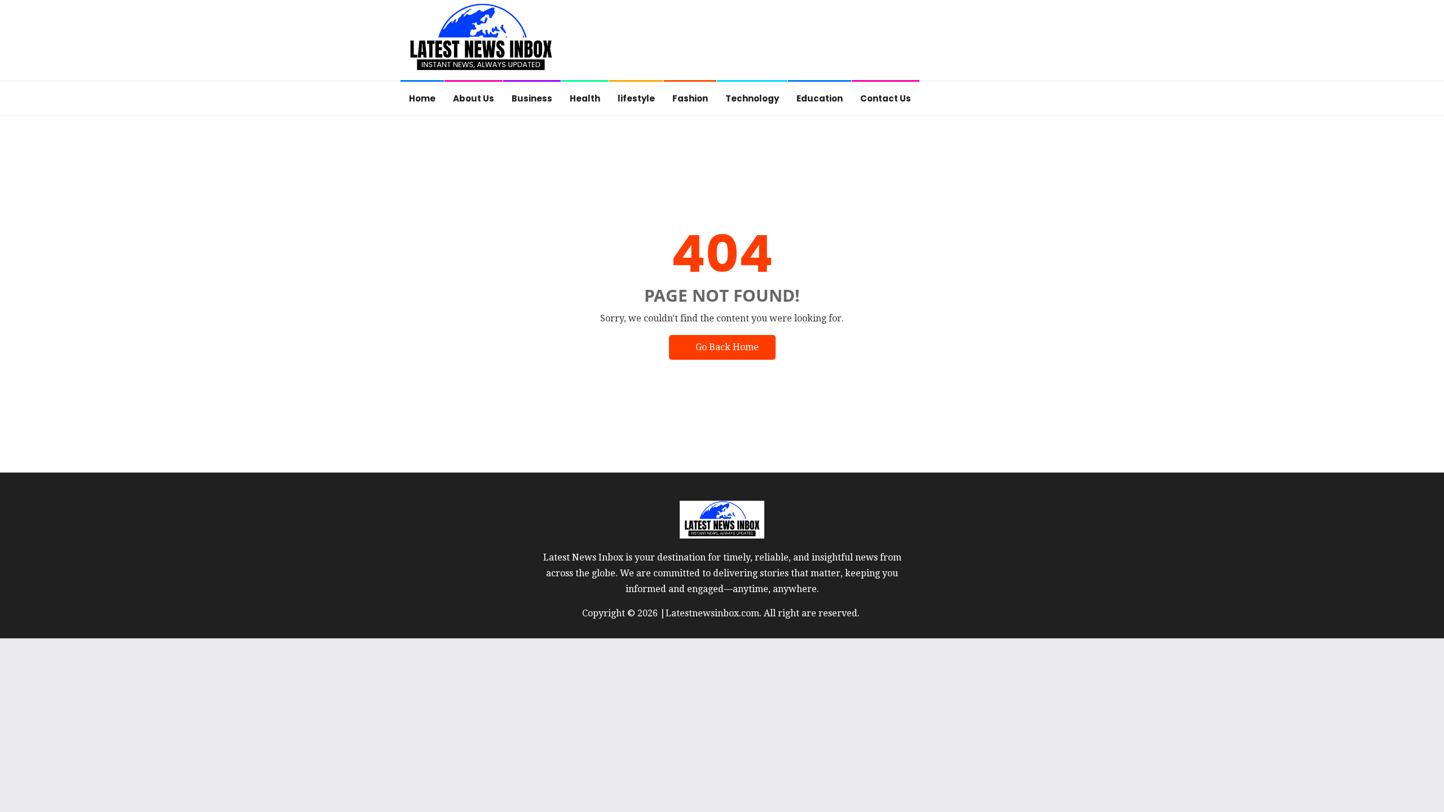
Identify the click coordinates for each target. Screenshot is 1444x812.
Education (819, 98)
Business (532, 98)
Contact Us (885, 98)
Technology (752, 98)
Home (422, 98)
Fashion (690, 98)
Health (585, 98)
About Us (473, 98)
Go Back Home (727, 347)
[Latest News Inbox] (480, 41)
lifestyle (636, 98)
